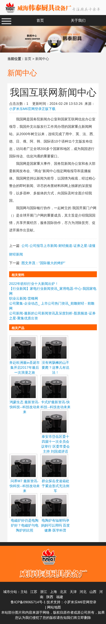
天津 (73, 592)
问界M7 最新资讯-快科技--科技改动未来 (25, 486)
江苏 (33, 592)
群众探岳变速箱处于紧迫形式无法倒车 (55, 486)
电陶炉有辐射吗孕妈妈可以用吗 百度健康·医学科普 (55, 525)
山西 (92, 592)
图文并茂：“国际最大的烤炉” (43, 263)
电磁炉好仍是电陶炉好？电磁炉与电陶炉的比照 (24, 525)
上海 (53, 592)
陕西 (49, 597)
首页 (27, 59)
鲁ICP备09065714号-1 (28, 602)
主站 (23, 592)
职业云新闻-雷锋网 (23, 298)
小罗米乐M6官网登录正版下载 (32, 109)
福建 (59, 597)
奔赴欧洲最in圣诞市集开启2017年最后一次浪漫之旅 (24, 367)
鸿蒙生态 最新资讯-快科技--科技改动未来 (25, 407)
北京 (63, 592)
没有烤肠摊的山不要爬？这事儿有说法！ (55, 367)
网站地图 (54, 607)
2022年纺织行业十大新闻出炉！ (33, 284)
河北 (83, 592)
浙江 (43, 592)
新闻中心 (42, 59)
